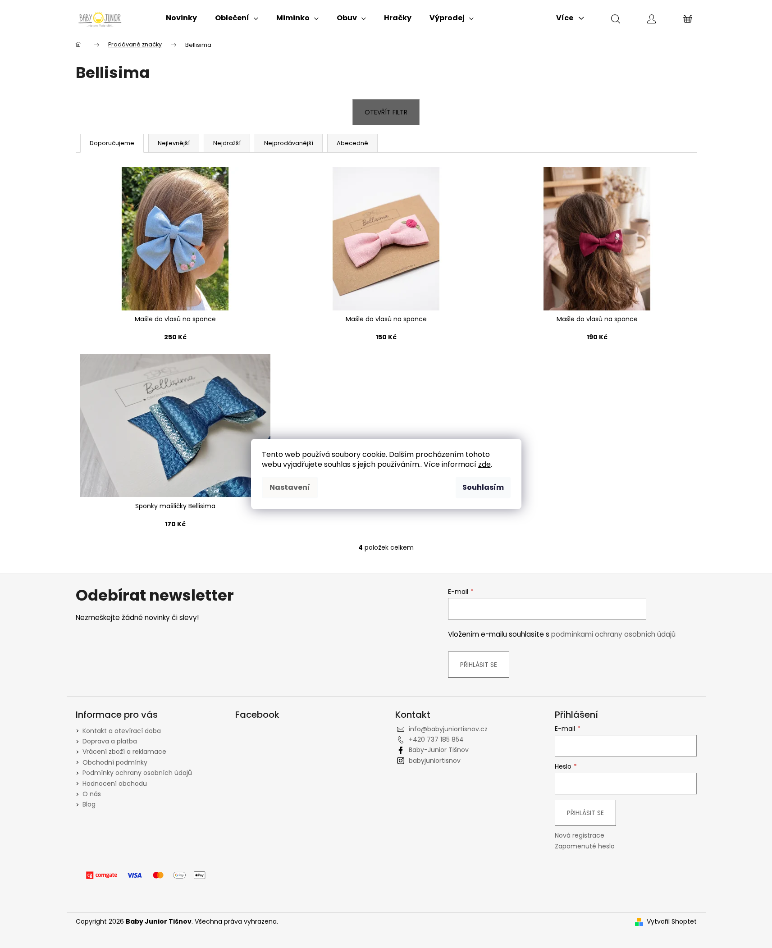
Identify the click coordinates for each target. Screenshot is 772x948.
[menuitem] (181, 18)
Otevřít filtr (386, 112)
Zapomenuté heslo (585, 846)
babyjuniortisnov (435, 760)
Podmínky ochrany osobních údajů (137, 772)
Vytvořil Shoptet (672, 921)
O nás (91, 793)
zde (484, 464)
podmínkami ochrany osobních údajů (613, 634)
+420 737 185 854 (436, 739)
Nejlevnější (174, 143)
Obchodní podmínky (114, 762)
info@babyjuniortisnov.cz (448, 729)
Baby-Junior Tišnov (439, 749)
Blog (89, 804)
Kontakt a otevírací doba (121, 730)
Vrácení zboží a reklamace (124, 751)
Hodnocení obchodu (114, 783)
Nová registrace (579, 835)
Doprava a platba (109, 741)
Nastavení (290, 487)
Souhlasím (483, 487)
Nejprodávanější (288, 143)
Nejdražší (227, 143)
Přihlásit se (478, 664)
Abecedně (352, 143)
